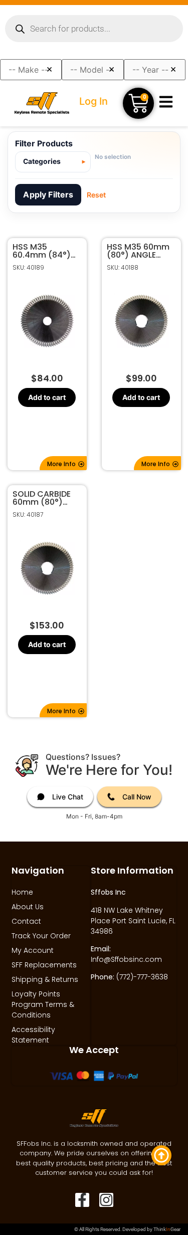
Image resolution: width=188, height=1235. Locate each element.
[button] (63, 463)
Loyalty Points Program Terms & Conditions (43, 1004)
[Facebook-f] (82, 1200)
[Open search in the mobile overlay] (94, 28)
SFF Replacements (44, 965)
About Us (28, 907)
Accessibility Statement (33, 1034)
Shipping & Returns (45, 979)
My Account (33, 950)
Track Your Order (41, 936)
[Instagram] (106, 1200)
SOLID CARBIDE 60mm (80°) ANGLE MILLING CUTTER (42, 498)
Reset (96, 194)
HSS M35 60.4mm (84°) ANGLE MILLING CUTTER (42, 251)
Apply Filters (48, 194)
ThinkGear (166, 1229)
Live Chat (67, 796)
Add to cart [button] (47, 397)
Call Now (136, 796)
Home (22, 892)
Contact (26, 921)
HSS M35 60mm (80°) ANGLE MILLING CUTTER (138, 251)
